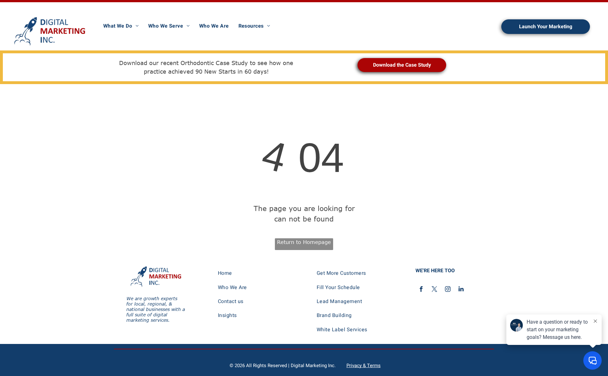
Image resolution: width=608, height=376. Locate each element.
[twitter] (434, 289)
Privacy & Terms (363, 365)
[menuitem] (120, 26)
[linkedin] (461, 289)
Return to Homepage (304, 242)
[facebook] (421, 289)
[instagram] (447, 289)
